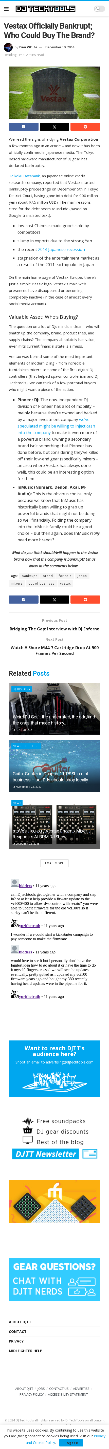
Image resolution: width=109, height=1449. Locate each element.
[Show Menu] (6, 8)
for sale (65, 576)
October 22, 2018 (27, 843)
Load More (54, 863)
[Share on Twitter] (54, 127)
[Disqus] (54, 940)
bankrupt (29, 576)
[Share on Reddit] (85, 127)
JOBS (41, 1388)
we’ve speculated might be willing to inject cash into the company (56, 426)
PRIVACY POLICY (32, 1394)
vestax (65, 583)
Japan (82, 576)
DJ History (22, 689)
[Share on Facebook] (24, 127)
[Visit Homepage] (51, 9)
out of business (41, 583)
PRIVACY (16, 1341)
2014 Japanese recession (61, 249)
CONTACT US (59, 1388)
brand (48, 576)
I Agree (71, 1442)
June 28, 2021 (24, 730)
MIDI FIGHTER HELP (25, 1350)
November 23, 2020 (28, 787)
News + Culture (26, 746)
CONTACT (18, 1331)
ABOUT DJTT (20, 1321)
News (17, 803)
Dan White (28, 47)
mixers (17, 583)
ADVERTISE (81, 1388)
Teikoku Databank (24, 175)
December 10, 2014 (59, 47)
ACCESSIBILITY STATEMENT (68, 1394)
